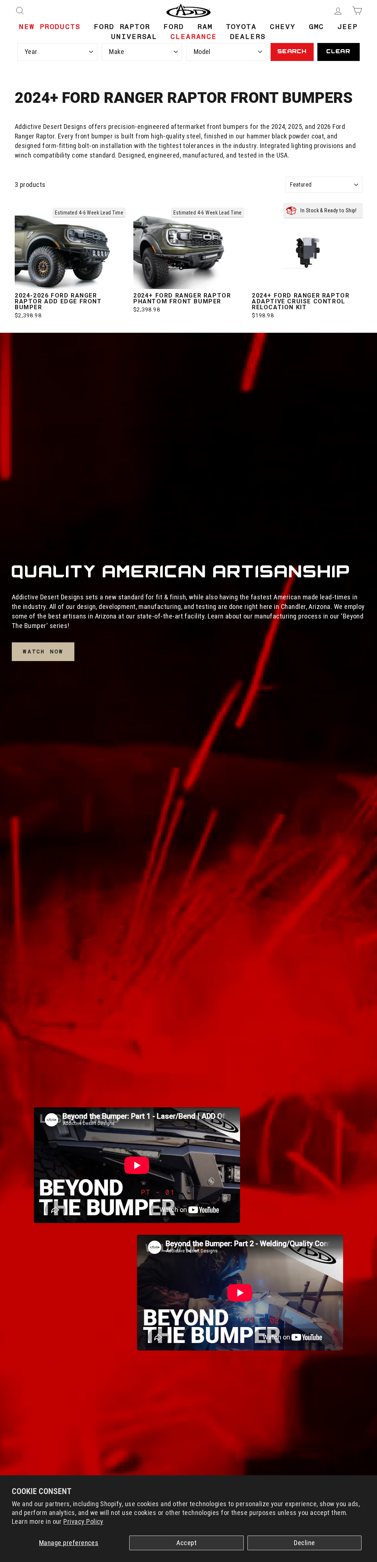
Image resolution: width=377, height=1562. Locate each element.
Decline (304, 1543)
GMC (316, 26)
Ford (173, 26)
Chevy (283, 26)
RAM (205, 26)
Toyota (241, 26)
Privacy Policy (83, 1522)
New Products (50, 26)
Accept (186, 1543)
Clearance (193, 36)
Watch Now (43, 651)
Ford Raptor (122, 26)
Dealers (248, 36)
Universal (134, 36)
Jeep (347, 26)
